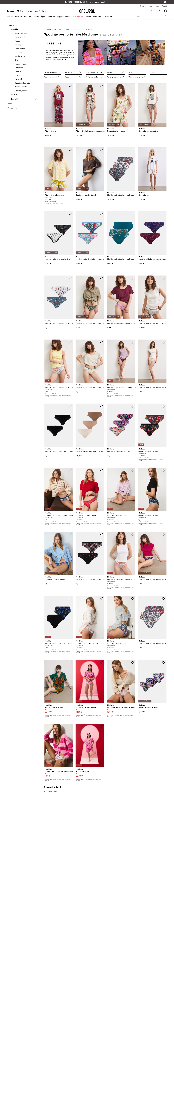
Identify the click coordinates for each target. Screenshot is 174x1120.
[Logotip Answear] (87, 11)
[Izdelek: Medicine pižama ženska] (58, 105)
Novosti (10, 16)
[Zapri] (165, 2)
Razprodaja (78, 16)
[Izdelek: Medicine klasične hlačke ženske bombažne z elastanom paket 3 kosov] (121, 297)
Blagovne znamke (64, 16)
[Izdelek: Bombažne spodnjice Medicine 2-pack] (58, 489)
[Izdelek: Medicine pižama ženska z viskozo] (121, 105)
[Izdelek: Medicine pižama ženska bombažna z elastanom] (90, 105)
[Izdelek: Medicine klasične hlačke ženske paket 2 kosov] (58, 233)
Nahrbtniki (97, 16)
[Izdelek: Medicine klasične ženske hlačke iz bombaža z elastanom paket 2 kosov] (121, 361)
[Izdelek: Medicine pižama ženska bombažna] (152, 105)
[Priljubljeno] (158, 10)
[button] (52, 72)
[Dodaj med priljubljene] (70, 86)
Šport (43, 16)
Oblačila (18, 16)
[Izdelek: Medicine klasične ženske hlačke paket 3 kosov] (90, 425)
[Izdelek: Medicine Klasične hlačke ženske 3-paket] (121, 425)
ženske (10, 11)
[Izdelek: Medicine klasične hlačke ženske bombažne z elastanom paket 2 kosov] (90, 233)
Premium (51, 16)
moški (20, 11)
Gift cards (108, 16)
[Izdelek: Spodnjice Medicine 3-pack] (121, 489)
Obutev (27, 16)
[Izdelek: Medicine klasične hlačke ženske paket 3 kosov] (121, 169)
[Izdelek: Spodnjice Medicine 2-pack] (90, 169)
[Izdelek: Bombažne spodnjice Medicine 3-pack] (121, 681)
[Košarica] (165, 10)
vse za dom (40, 11)
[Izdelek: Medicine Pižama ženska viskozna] (58, 681)
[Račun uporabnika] (151, 10)
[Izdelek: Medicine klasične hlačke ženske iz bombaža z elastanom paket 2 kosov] (58, 425)
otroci (29, 11)
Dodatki (36, 16)
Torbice (88, 16)
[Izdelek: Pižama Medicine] (90, 745)
